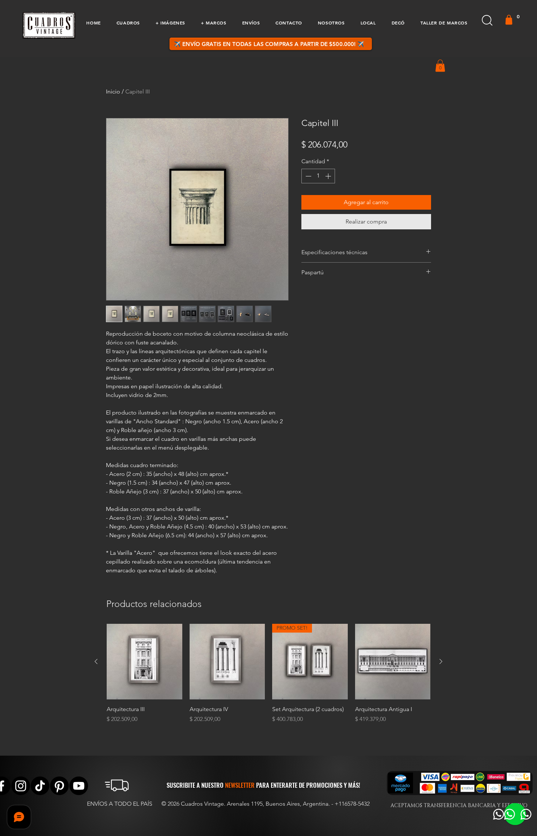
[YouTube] (78, 785)
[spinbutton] (318, 176)
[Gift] (509, 19)
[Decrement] (307, 176)
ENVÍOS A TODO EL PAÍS (119, 803)
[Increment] (329, 176)
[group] (268, 677)
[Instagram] (20, 785)
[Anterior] (96, 661)
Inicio (113, 91)
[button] (128, 22)
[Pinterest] (59, 785)
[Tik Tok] (40, 785)
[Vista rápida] (144, 661)
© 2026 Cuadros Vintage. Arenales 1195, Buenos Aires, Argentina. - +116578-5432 (265, 803)
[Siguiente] (441, 661)
